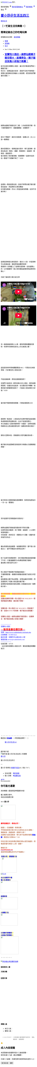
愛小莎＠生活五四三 (15, 15)
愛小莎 (3, 756)
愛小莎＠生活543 (11, 742)
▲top (2, 779)
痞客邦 (13, 768)
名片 (6, 46)
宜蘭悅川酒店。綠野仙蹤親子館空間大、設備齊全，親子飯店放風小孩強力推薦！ (20, 58)
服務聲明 (21, 1039)
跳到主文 (4, 21)
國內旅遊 (16, 773)
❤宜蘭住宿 (17, 776)
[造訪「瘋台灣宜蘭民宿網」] (9, 961)
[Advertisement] (18, 99)
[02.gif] (3, 874)
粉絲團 (9, 738)
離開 (11, 1063)
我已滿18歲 (5, 1063)
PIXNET (9, 1037)
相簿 (6, 41)
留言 (17, 768)
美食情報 (17, 37)
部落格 (7, 43)
